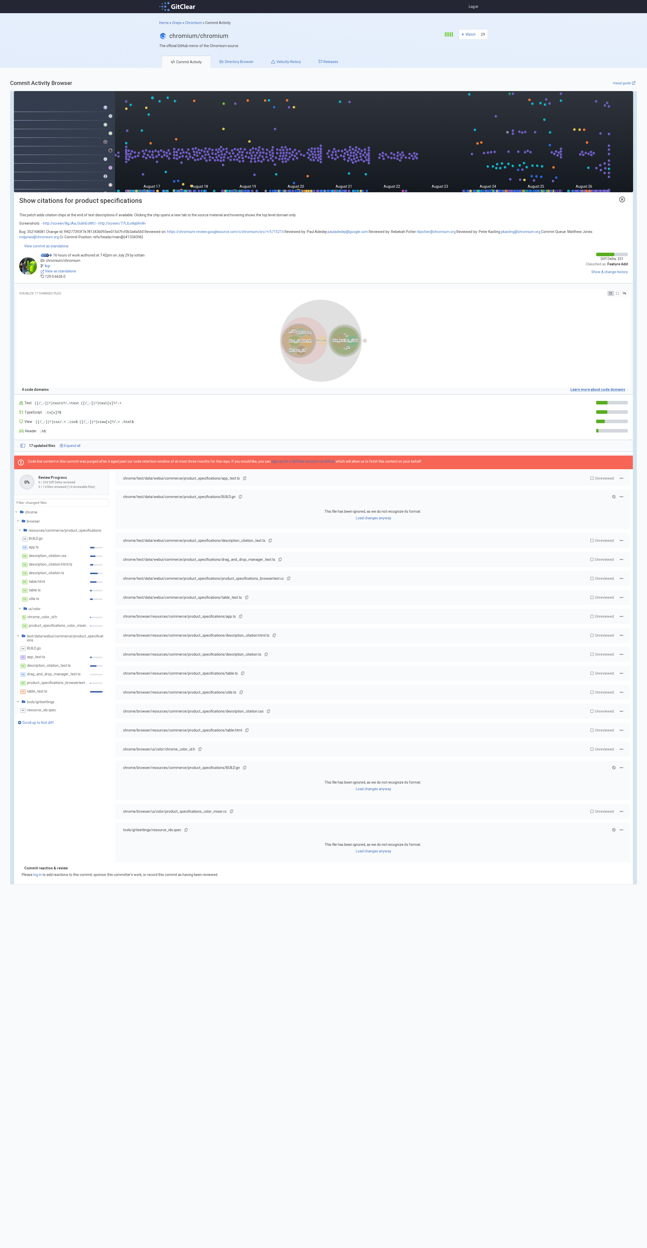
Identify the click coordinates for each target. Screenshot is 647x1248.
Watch (471, 34)
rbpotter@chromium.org (436, 232)
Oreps (177, 23)
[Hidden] (624, 293)
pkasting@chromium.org (520, 232)
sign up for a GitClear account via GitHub (303, 461)
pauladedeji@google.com (348, 232)
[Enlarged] (617, 293)
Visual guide (622, 83)
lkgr (48, 266)
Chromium (193, 23)
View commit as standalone (46, 246)
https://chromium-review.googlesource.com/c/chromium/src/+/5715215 (225, 232)
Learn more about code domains (597, 390)
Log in (473, 7)
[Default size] (611, 293)
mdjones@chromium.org (39, 237)
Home (164, 23)
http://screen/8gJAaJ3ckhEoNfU (69, 223)
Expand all (72, 446)
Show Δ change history (609, 272)
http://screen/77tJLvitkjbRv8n (122, 223)
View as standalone (60, 271)
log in (37, 875)
